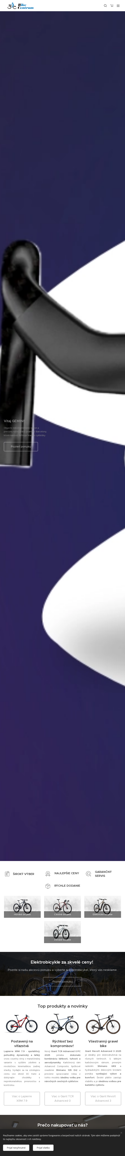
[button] (105, 5)
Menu (118, 6)
